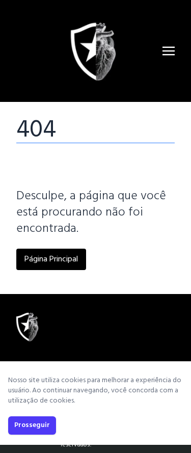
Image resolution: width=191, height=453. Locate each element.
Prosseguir (32, 425)
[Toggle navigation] (168, 51)
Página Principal (51, 259)
